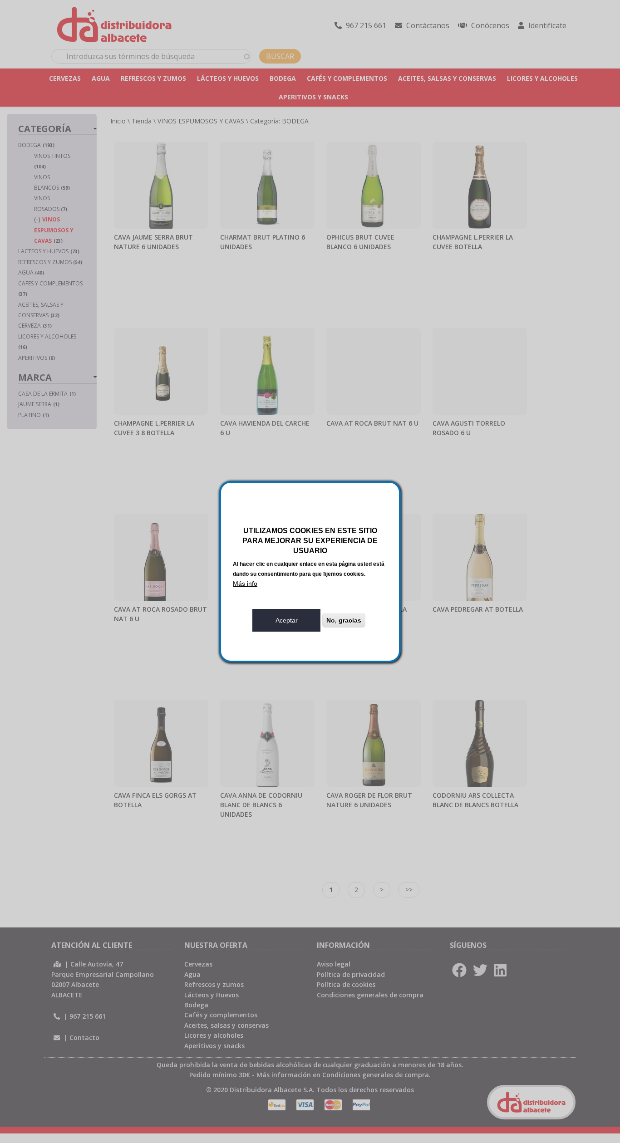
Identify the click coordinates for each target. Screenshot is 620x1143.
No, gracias (343, 620)
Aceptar (287, 620)
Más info (245, 583)
